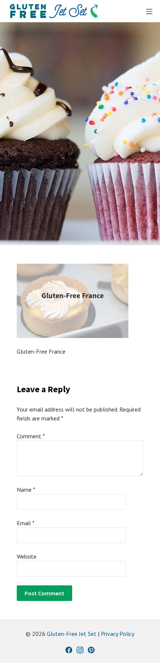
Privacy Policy (117, 633)
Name (26, 489)
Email (26, 523)
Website (26, 556)
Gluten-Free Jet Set (71, 633)
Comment (31, 436)
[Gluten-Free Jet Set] (53, 11)
